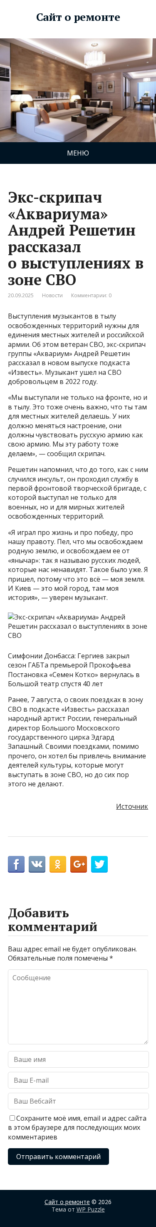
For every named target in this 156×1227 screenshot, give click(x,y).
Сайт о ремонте (78, 17)
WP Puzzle (91, 1209)
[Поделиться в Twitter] (99, 864)
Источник (132, 806)
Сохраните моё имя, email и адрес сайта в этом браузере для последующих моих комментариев (77, 1128)
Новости (52, 295)
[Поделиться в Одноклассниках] (58, 864)
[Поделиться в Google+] (78, 864)
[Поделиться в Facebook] (16, 864)
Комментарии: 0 (91, 295)
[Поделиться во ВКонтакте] (37, 864)
